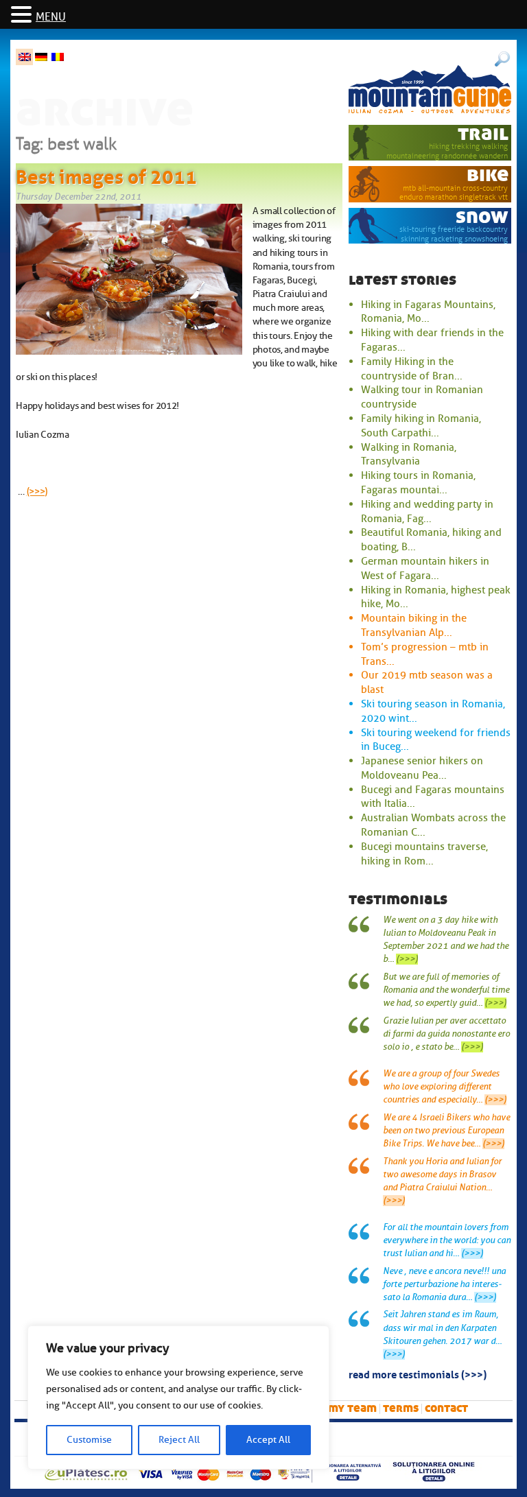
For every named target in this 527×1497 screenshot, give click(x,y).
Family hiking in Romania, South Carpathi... (421, 426)
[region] (178, 1397)
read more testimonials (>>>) (418, 1373)
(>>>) (37, 491)
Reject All (179, 1440)
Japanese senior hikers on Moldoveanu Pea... (422, 768)
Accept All (268, 1440)
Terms (401, 1408)
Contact (446, 1408)
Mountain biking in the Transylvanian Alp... (414, 625)
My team (352, 1408)
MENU (51, 17)
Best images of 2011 (106, 174)
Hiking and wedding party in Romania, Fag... (427, 511)
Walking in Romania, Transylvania (408, 454)
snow (482, 216)
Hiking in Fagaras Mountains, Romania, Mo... (428, 312)
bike (487, 174)
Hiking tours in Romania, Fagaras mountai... (418, 483)
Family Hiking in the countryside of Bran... (411, 369)
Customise (89, 1440)
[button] (23, 15)
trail (483, 133)
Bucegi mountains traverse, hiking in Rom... (424, 854)
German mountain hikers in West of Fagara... (425, 568)
